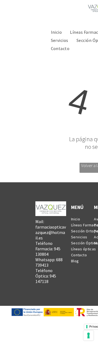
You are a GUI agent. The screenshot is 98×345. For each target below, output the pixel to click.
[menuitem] (56, 32)
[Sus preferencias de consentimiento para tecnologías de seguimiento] (88, 335)
